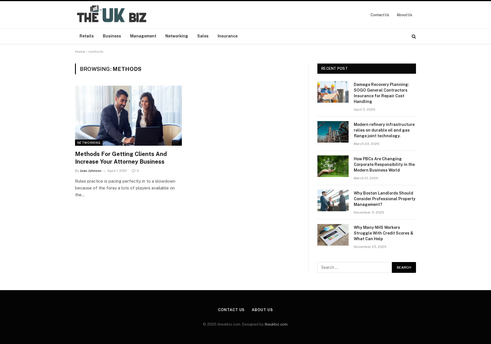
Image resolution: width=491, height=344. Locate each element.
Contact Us (380, 15)
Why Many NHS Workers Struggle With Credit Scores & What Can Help (383, 233)
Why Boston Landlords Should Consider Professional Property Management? (384, 199)
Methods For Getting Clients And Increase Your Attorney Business (121, 158)
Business (112, 36)
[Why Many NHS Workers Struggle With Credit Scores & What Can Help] (333, 235)
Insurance (228, 36)
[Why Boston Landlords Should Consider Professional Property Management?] (333, 200)
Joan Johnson (90, 171)
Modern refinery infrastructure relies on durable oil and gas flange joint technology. (384, 130)
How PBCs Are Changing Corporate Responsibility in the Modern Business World (384, 164)
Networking (176, 36)
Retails (87, 36)
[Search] (413, 36)
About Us (404, 15)
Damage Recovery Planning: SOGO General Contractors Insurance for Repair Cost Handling (381, 93)
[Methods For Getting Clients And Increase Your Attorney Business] (128, 116)
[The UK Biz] (112, 15)
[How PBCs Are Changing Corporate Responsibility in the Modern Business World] (333, 166)
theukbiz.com (276, 324)
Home (80, 52)
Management (143, 36)
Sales (203, 36)
